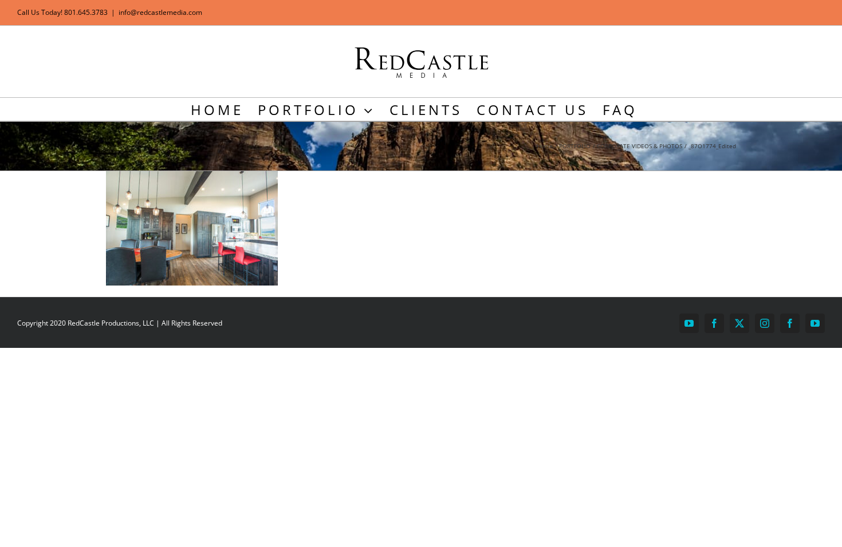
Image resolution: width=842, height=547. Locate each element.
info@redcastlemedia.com (160, 12)
